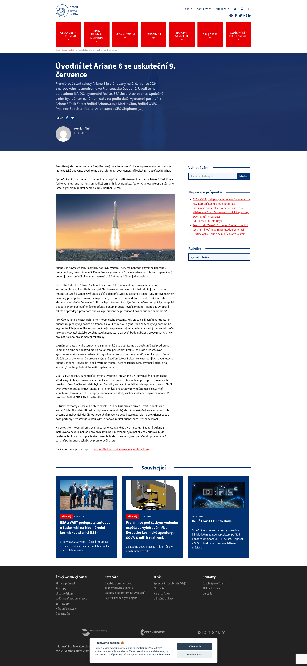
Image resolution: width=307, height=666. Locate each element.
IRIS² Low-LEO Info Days (207, 221)
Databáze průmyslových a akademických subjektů (120, 586)
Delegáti (208, 593)
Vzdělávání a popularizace (71, 598)
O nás (185, 9)
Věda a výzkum (65, 593)
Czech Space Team (214, 583)
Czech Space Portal (65, 50)
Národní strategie (66, 608)
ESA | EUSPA (63, 603)
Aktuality (159, 588)
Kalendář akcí (162, 593)
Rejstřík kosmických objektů (121, 598)
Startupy (61, 588)
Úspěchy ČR (63, 613)
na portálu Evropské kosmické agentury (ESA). (121, 449)
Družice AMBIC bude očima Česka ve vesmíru (219, 234)
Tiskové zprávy (211, 588)
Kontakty (202, 9)
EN (249, 9)
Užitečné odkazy (163, 598)
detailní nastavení (161, 654)
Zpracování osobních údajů (170, 583)
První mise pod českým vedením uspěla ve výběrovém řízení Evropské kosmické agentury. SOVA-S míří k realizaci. (221, 212)
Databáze (220, 9)
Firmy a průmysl (65, 583)
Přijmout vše (195, 646)
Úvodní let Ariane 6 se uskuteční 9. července (96, 50)
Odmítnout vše (194, 654)
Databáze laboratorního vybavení (125, 593)
